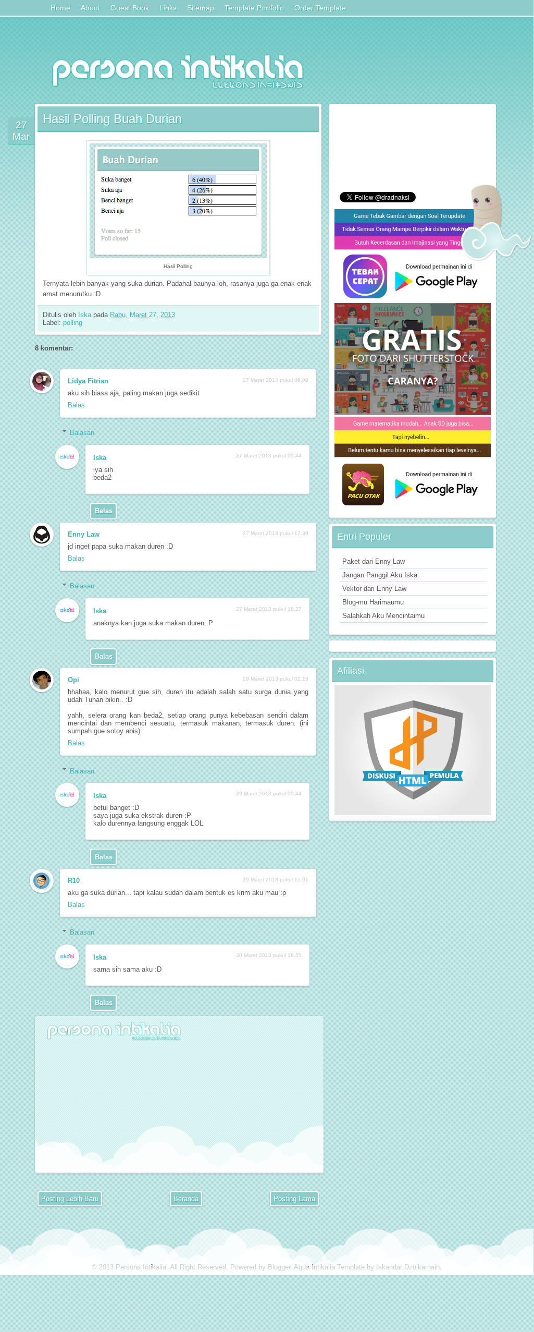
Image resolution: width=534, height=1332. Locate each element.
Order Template (320, 8)
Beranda (185, 1199)
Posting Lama (294, 1199)
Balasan (82, 433)
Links (168, 8)
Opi (73, 680)
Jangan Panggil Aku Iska (379, 575)
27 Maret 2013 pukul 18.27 (269, 609)
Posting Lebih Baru (69, 1199)
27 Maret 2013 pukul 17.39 (275, 533)
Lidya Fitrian (88, 381)
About (90, 8)
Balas (76, 405)
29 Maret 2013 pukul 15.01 (275, 879)
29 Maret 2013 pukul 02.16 (275, 679)
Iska (85, 315)
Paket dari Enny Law (373, 561)
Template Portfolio (254, 8)
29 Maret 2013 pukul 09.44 (269, 793)
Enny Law (84, 534)
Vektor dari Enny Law (374, 588)
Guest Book (129, 8)
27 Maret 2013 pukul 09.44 (269, 455)
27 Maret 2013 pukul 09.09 (275, 380)
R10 (74, 881)
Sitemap (200, 8)
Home (60, 8)
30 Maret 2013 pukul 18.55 (269, 955)
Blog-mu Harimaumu (373, 602)
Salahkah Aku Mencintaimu (383, 616)
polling (72, 322)
